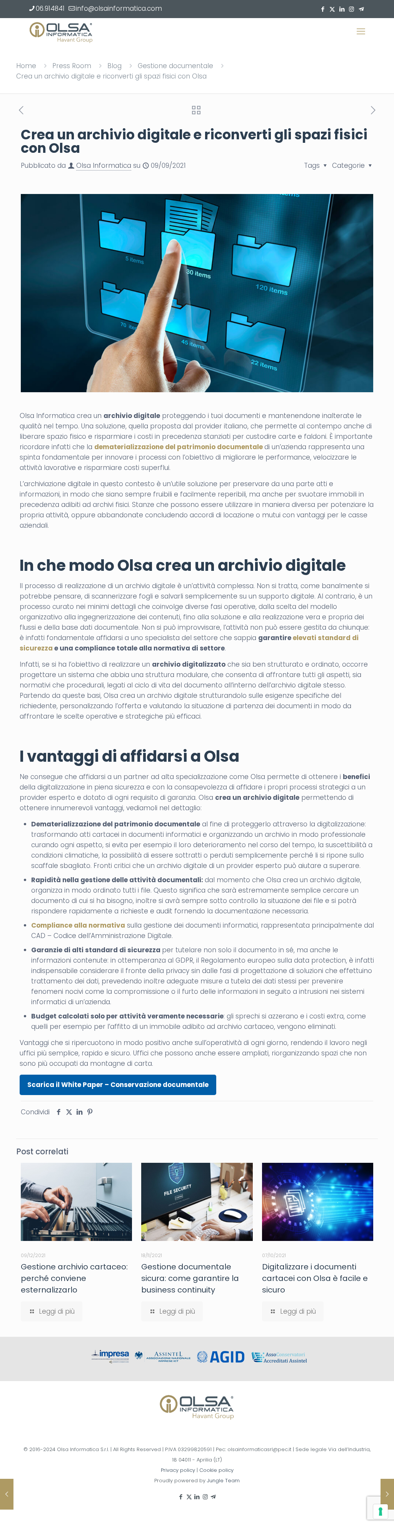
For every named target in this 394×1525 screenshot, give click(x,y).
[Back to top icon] (357, 1509)
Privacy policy (178, 1470)
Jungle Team (223, 1480)
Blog (114, 65)
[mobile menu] (360, 31)
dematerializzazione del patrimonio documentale (178, 446)
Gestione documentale (175, 65)
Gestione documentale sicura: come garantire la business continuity (190, 1278)
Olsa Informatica (103, 165)
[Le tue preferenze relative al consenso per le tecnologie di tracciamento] (380, 1511)
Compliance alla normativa (78, 925)
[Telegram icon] (361, 9)
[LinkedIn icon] (342, 9)
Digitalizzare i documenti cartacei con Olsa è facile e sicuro (315, 1278)
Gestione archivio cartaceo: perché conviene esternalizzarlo (74, 1278)
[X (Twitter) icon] (332, 9)
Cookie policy (216, 1470)
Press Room (71, 65)
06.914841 (50, 8)
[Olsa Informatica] (61, 31)
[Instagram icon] (351, 9)
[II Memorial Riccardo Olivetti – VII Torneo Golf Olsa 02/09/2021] (6, 1494)
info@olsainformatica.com (119, 8)
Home (26, 65)
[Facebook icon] (323, 9)
